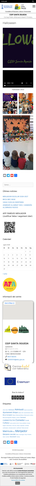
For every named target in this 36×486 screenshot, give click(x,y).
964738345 (11, 357)
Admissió (19, 409)
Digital (4, 425)
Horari (18, 425)
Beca (32, 412)
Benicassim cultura (28, 415)
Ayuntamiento (27, 412)
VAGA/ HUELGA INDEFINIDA (13, 202)
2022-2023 (5, 410)
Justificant (18, 428)
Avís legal (4, 457)
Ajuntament (7, 412)
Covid (27, 420)
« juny (5, 274)
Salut (4, 436)
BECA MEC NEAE (9, 199)
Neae (17, 434)
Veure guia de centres (12, 348)
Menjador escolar (9, 434)
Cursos (28, 423)
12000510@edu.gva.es (15, 359)
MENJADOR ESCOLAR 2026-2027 (15, 196)
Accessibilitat (23, 459)
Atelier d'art (21, 412)
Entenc (17, 483)
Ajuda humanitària (28, 410)
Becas (14, 415)
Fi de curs (14, 425)
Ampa (15, 412)
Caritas (18, 417)
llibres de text (25, 428)
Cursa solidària (22, 423)
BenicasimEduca (20, 415)
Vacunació (13, 437)
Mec (14, 431)
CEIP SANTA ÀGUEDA (18, 15)
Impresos (22, 425)
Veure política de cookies (18, 480)
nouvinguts (21, 434)
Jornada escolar (12, 428)
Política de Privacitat (13, 457)
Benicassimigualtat (7, 417)
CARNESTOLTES (9, 420)
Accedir (5, 1)
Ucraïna (7, 436)
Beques (14, 417)
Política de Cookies (25, 457)
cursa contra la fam (14, 423)
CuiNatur (6, 423)
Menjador (21, 431)
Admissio (11, 410)
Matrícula (7, 431)
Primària (29, 434)
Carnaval (23, 417)
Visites (18, 436)
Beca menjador (7, 415)
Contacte (15, 459)
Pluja (26, 434)
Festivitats (8, 425)
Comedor (20, 420)
